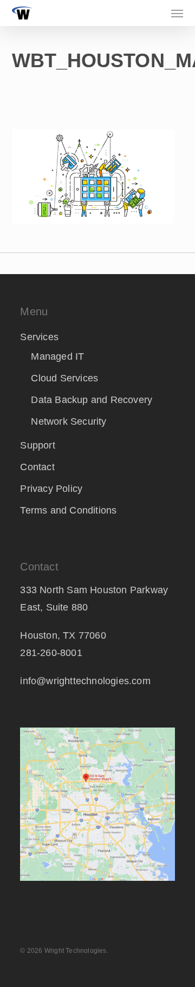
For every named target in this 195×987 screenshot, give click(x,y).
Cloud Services (64, 378)
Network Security (68, 421)
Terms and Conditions (68, 510)
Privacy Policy (51, 488)
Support (37, 445)
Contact (37, 467)
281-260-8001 (51, 652)
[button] (177, 13)
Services (39, 337)
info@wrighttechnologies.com (85, 681)
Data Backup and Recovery (91, 399)
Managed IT (57, 356)
